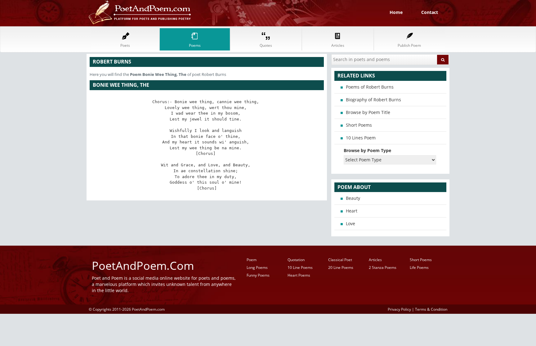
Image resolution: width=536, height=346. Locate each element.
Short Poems (359, 125)
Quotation (296, 259)
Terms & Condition (431, 309)
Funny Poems (258, 275)
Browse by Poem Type (367, 150)
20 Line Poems (340, 267)
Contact (429, 12)
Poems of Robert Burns (370, 87)
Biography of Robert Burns (373, 100)
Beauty (353, 198)
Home (396, 12)
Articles (375, 259)
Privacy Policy (399, 309)
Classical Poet (340, 259)
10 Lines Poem (361, 138)
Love (350, 223)
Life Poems (419, 267)
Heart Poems (299, 275)
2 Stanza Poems (382, 267)
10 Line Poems (300, 267)
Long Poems (257, 267)
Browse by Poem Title (368, 112)
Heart (351, 211)
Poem (252, 259)
